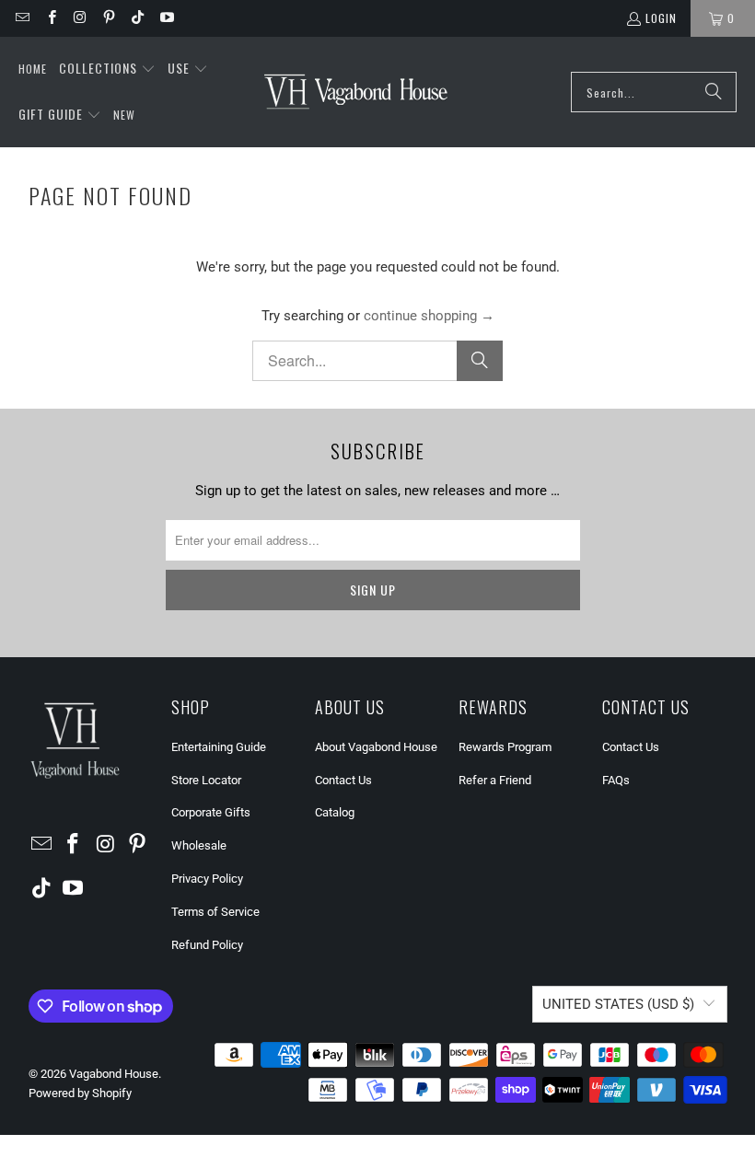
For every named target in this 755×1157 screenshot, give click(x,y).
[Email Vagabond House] (21, 18)
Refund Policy (207, 945)
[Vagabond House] (355, 92)
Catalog (334, 812)
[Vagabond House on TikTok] (137, 18)
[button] (107, 69)
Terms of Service (215, 912)
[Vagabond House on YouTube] (165, 18)
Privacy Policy (207, 878)
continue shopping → (429, 315)
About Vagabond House (376, 747)
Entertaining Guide (218, 747)
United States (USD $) (618, 1004)
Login (661, 18)
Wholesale (198, 845)
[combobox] (654, 92)
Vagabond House (113, 1074)
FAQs (616, 780)
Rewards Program (505, 747)
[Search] (714, 92)
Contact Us (343, 780)
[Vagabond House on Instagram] (79, 18)
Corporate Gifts (210, 812)
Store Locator (206, 780)
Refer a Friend (495, 780)
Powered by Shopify (80, 1093)
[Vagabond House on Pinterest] (108, 18)
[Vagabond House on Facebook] (50, 18)
